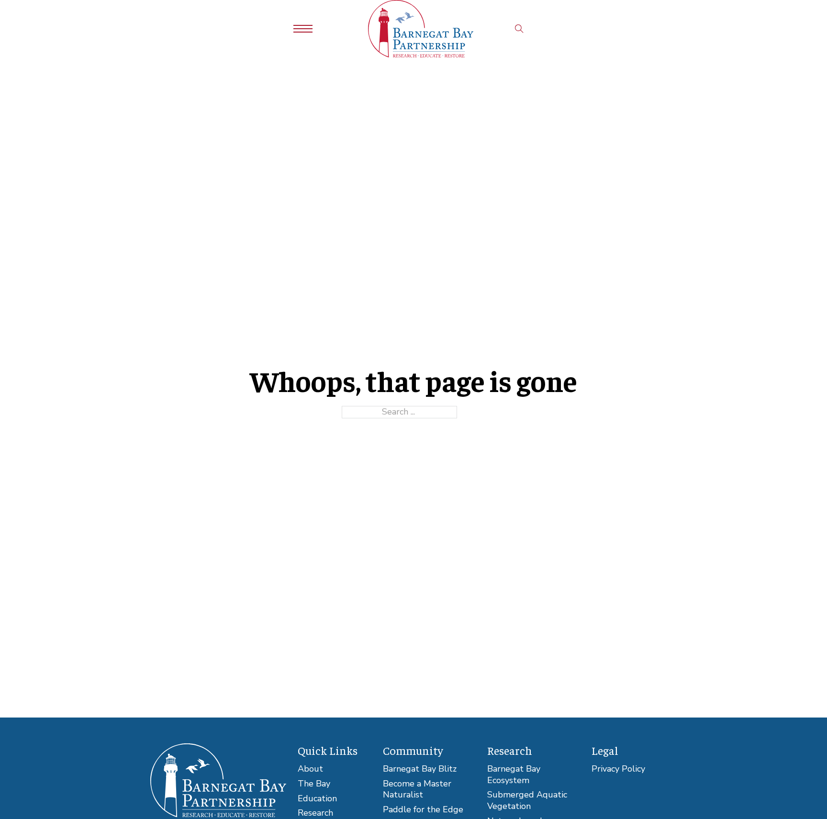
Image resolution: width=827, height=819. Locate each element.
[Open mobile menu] (303, 29)
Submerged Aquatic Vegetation (527, 800)
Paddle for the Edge (423, 809)
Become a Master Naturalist (417, 789)
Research (315, 813)
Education (317, 798)
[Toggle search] (519, 28)
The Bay (314, 783)
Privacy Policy (618, 768)
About (310, 768)
